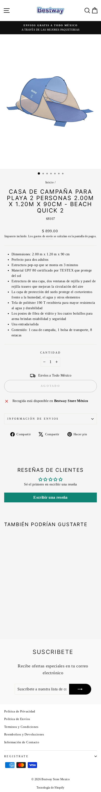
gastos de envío (43, 236)
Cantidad (50, 352)
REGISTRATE (16, 756)
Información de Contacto (21, 742)
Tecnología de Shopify (50, 787)
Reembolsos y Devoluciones (24, 734)
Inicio (49, 182)
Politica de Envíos (17, 719)
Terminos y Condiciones (21, 727)
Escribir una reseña (50, 497)
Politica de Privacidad (19, 711)
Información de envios (33, 418)
